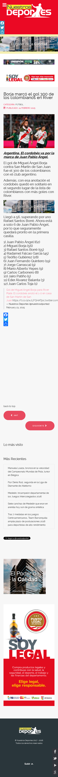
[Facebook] (29, 23)
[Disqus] (29, 365)
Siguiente (39, 426)
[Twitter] (29, 27)
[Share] (29, 32)
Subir (27, 764)
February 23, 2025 (15, 307)
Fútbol (19, 104)
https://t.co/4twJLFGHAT (26, 300)
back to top (9, 406)
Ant (15, 415)
